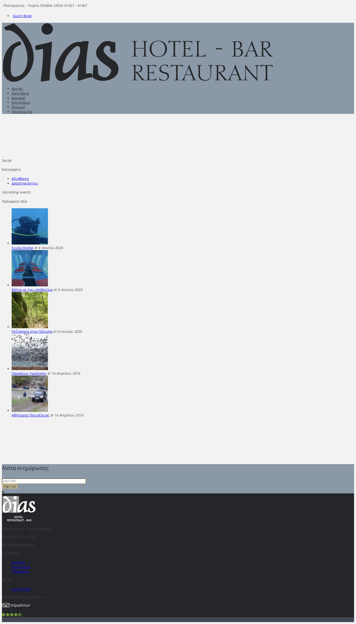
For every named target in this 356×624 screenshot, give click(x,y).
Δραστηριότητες (25, 183)
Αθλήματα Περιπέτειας (30, 415)
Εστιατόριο (21, 102)
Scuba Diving (22, 247)
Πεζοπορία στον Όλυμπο (32, 331)
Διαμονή (18, 98)
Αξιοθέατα (20, 178)
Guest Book (22, 16)
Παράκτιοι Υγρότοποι (29, 373)
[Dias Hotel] (144, 80)
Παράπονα (20, 571)
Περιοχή (18, 107)
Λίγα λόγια (20, 93)
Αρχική (17, 88)
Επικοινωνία (22, 111)
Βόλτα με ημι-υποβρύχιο (32, 289)
